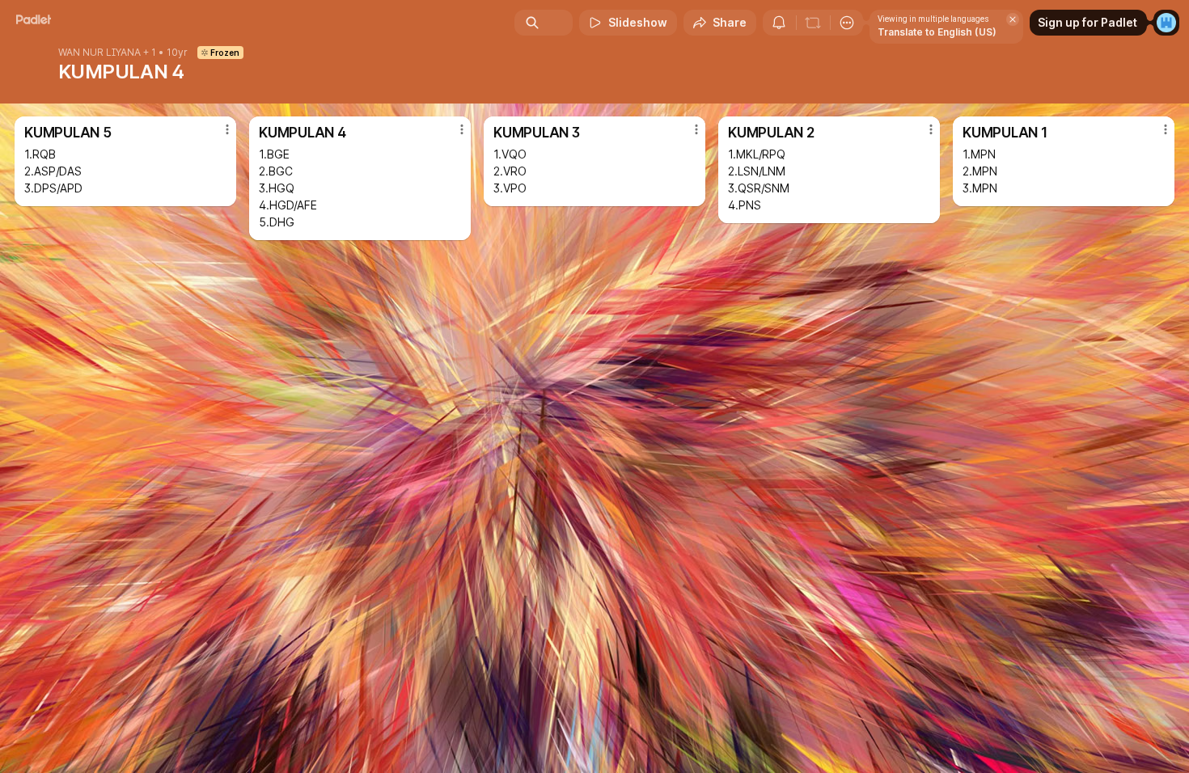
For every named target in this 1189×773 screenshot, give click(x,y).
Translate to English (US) (937, 32)
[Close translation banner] (1012, 19)
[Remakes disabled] (813, 23)
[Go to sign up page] (1166, 23)
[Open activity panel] (779, 23)
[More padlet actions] (847, 23)
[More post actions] (227, 129)
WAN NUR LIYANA (99, 52)
